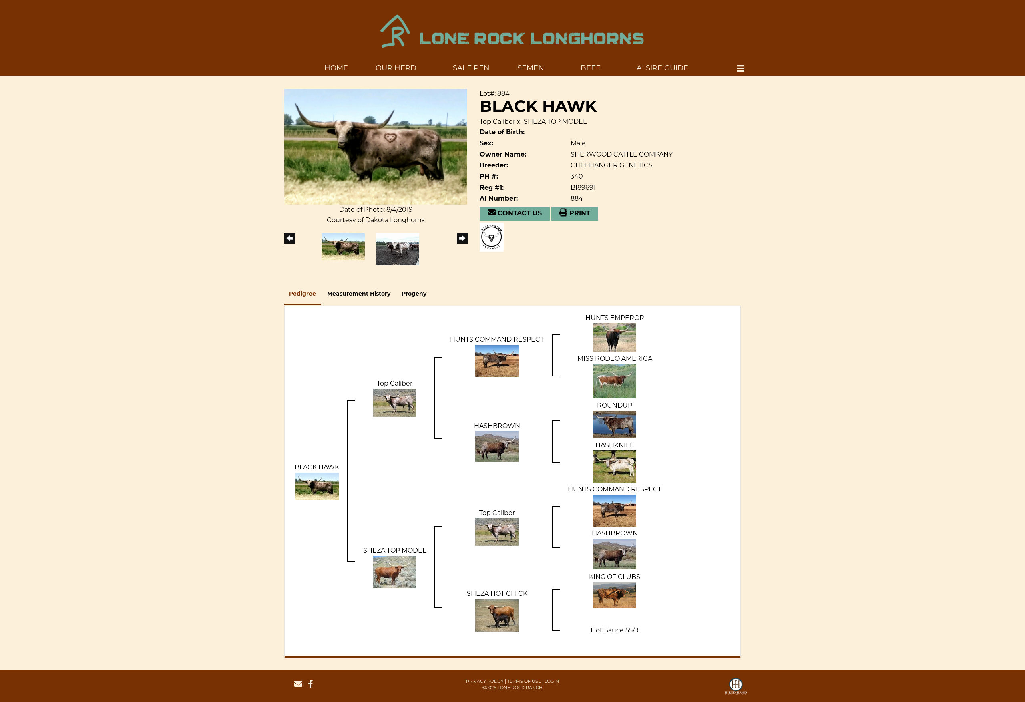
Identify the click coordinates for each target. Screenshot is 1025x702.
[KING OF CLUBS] (614, 595)
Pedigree (302, 294)
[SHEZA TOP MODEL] (394, 571)
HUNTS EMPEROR (614, 318)
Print (578, 214)
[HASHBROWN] (497, 446)
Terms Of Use (524, 681)
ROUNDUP (614, 405)
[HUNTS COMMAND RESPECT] (497, 360)
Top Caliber (497, 121)
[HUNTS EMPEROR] (614, 337)
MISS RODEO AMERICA (614, 358)
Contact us (519, 214)
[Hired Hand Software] (736, 690)
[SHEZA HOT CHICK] (497, 615)
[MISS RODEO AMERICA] (614, 380)
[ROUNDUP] (614, 424)
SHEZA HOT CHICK (497, 593)
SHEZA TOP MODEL (555, 121)
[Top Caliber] (394, 402)
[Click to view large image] (375, 146)
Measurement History (358, 294)
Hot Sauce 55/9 (615, 630)
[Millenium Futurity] (494, 236)
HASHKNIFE (614, 445)
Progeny (414, 294)
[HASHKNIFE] (614, 466)
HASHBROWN (497, 426)
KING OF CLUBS (614, 577)
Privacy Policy (485, 681)
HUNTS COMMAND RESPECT (497, 339)
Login (552, 681)
